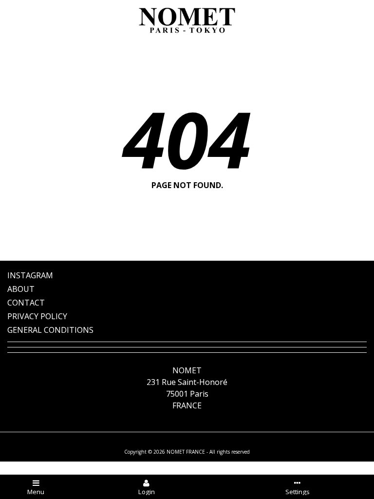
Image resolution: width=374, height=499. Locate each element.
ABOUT (21, 289)
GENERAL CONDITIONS (50, 330)
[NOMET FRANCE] (187, 20)
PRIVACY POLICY (37, 316)
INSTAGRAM (30, 275)
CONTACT (26, 302)
